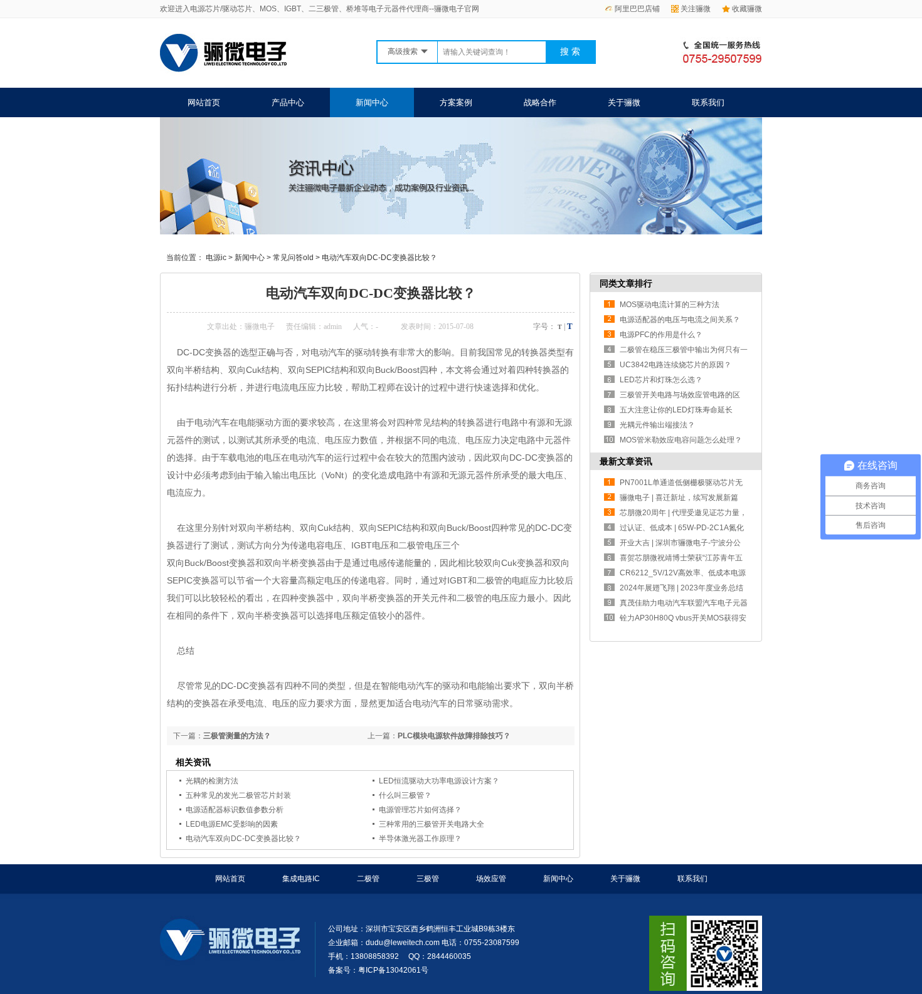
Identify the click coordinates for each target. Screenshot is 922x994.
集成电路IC (301, 878)
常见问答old (293, 257)
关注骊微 (696, 8)
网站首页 (204, 102)
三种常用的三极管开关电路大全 (431, 824)
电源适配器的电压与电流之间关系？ (680, 319)
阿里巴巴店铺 (637, 8)
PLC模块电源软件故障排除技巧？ (454, 735)
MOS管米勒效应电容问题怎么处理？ (681, 440)
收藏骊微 (747, 8)
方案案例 (456, 102)
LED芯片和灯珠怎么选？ (661, 379)
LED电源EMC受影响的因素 (232, 824)
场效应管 (491, 878)
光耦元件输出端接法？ (657, 425)
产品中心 (288, 102)
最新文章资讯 (626, 461)
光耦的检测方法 (212, 781)
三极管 (427, 878)
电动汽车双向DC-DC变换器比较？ (379, 257)
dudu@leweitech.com (403, 942)
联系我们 (708, 102)
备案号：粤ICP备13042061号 (378, 970)
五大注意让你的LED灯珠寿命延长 (676, 409)
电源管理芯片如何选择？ (420, 809)
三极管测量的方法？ (237, 735)
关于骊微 (624, 102)
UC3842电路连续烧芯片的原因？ (675, 364)
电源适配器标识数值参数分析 (234, 809)
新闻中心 (372, 102)
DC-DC (523, 458)
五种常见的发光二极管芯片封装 (238, 795)
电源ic (216, 257)
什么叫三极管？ (405, 795)
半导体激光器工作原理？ (420, 838)
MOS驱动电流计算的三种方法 (669, 304)
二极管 (368, 878)
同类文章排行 (626, 283)
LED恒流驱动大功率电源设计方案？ (439, 781)
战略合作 (540, 102)
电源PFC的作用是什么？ (661, 334)
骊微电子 (260, 326)
